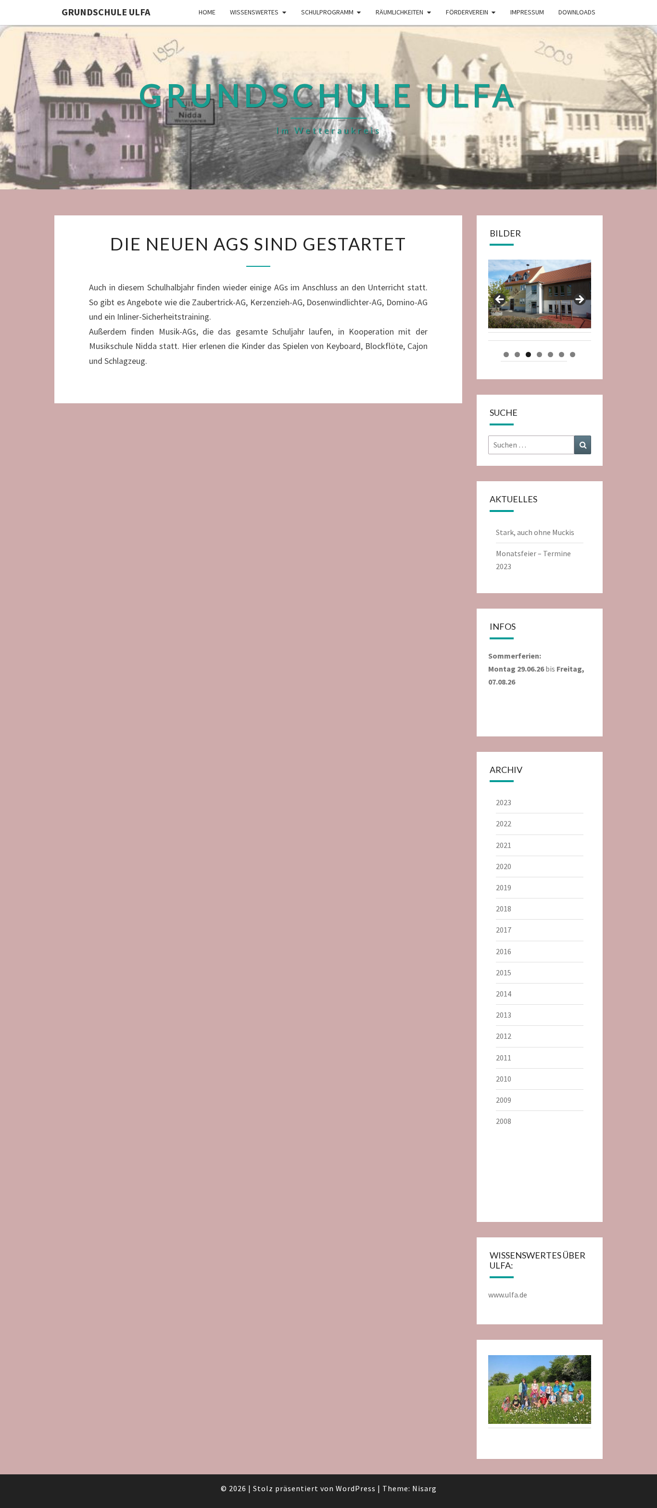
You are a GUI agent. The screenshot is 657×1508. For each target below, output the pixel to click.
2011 (503, 1057)
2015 (503, 972)
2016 (503, 951)
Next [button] (579, 300)
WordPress (356, 1488)
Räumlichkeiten (399, 12)
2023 (503, 802)
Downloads (576, 12)
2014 (503, 993)
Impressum (527, 12)
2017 (503, 930)
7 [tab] (572, 354)
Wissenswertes (254, 12)
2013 (503, 1015)
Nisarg (424, 1488)
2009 (503, 1100)
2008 (503, 1121)
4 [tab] (539, 354)
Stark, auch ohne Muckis (535, 532)
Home (207, 12)
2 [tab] (517, 354)
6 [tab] (561, 354)
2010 (503, 1079)
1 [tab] (506, 354)
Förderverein (467, 12)
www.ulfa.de (507, 1294)
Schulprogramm (327, 12)
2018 (503, 908)
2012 (503, 1036)
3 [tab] (528, 354)
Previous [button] (500, 300)
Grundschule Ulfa (106, 12)
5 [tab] (550, 354)
